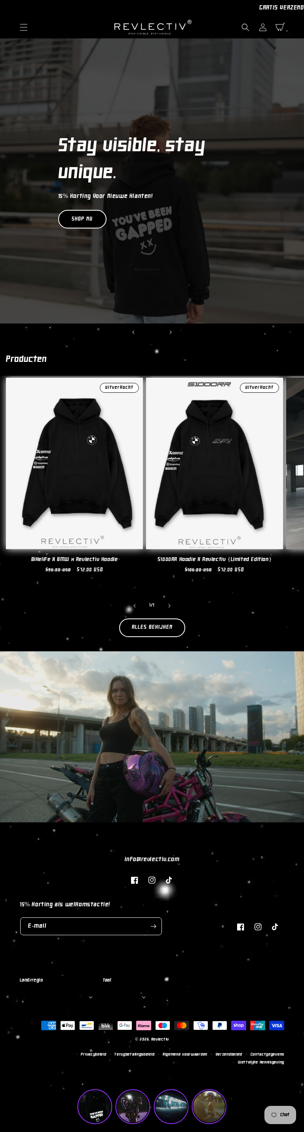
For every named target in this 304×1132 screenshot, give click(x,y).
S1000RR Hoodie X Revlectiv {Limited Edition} (215, 559)
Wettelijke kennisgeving (261, 1062)
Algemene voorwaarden (185, 1054)
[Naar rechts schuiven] (169, 606)
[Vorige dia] (133, 332)
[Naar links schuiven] (134, 606)
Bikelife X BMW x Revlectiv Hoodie (74, 559)
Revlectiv (160, 1039)
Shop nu (82, 219)
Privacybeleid (93, 1054)
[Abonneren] (153, 926)
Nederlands (123, 996)
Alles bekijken (152, 627)
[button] (23, 27)
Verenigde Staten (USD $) (55, 996)
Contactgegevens (268, 1054)
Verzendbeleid (229, 1054)
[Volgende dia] (170, 332)
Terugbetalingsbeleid (134, 1054)
